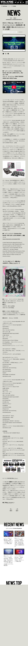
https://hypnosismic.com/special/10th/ (11, 239)
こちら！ (16, 478)
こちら (14, 263)
